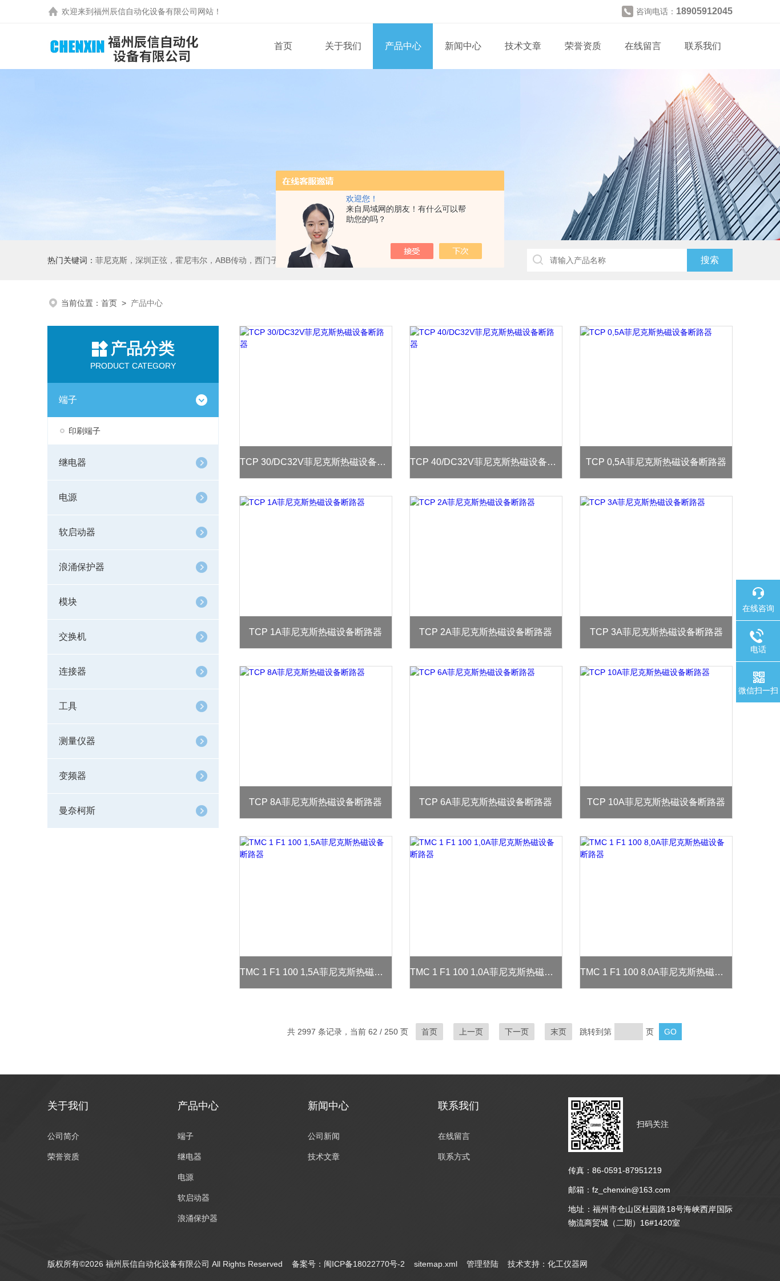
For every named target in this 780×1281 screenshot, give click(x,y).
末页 (558, 1031)
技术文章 (523, 46)
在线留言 (643, 46)
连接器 (72, 671)
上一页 (471, 1031)
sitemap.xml (435, 1263)
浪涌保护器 (81, 567)
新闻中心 (463, 46)
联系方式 (454, 1156)
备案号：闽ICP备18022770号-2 (348, 1263)
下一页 (517, 1031)
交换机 (72, 636)
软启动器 (77, 532)
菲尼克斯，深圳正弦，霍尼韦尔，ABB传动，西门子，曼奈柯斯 (207, 260)
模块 (68, 602)
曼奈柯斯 (77, 810)
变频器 (72, 776)
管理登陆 (482, 1263)
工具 (68, 706)
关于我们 (343, 46)
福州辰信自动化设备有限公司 (146, 11)
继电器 (72, 462)
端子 (68, 400)
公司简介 (63, 1136)
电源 (68, 497)
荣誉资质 (583, 46)
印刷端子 (84, 430)
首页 (283, 46)
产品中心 (403, 46)
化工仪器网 (568, 1263)
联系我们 (703, 46)
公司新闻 (324, 1136)
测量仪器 (77, 741)
